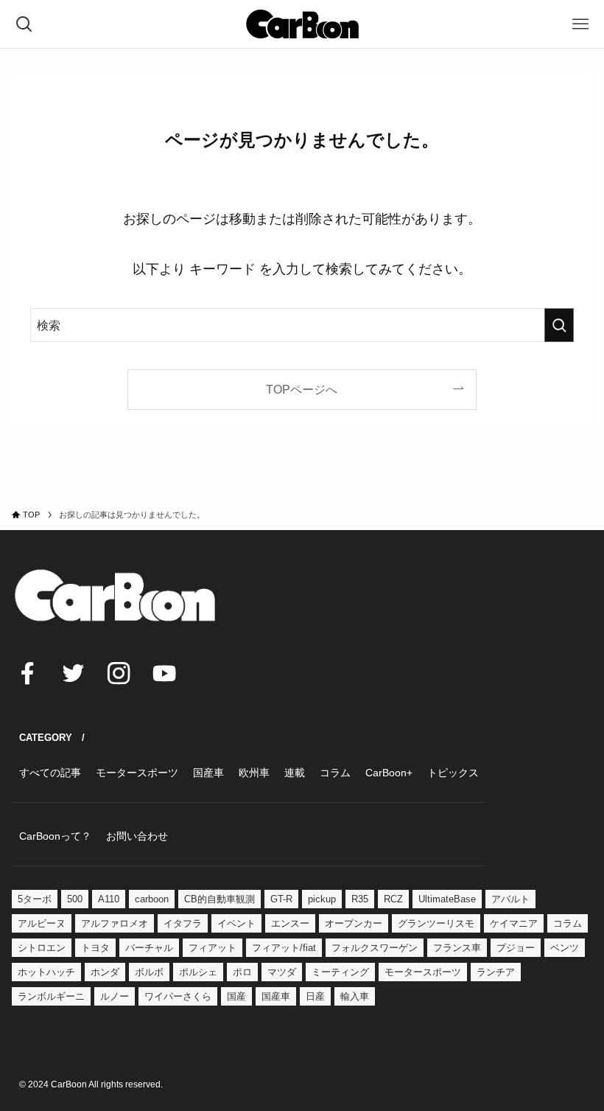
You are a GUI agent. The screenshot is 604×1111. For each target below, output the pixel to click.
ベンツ (564, 947)
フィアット (212, 947)
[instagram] (118, 673)
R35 (359, 899)
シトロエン (42, 947)
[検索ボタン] (24, 24)
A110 (108, 899)
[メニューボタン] (580, 24)
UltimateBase (447, 899)
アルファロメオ (114, 923)
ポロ (242, 972)
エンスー (290, 923)
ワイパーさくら (177, 996)
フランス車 (457, 947)
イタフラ (183, 923)
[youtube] (164, 673)
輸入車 (354, 996)
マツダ (281, 972)
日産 (315, 996)
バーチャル (149, 947)
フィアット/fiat (284, 947)
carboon (152, 899)
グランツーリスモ (436, 923)
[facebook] (27, 673)
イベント (236, 923)
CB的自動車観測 (219, 899)
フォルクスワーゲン (374, 947)
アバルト (510, 899)
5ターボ (35, 899)
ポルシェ (198, 972)
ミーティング (340, 972)
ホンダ (105, 972)
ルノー (114, 996)
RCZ (393, 899)
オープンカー (353, 923)
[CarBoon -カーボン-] (302, 24)
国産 (236, 996)
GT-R (281, 899)
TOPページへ (301, 389)
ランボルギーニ (51, 996)
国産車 (275, 996)
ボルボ (149, 972)
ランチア (496, 972)
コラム (567, 923)
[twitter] (73, 673)
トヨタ (95, 947)
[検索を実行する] (559, 325)
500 (74, 899)
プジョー (515, 947)
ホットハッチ (46, 972)
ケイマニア (514, 923)
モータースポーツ (422, 972)
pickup (322, 899)
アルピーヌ (42, 923)
